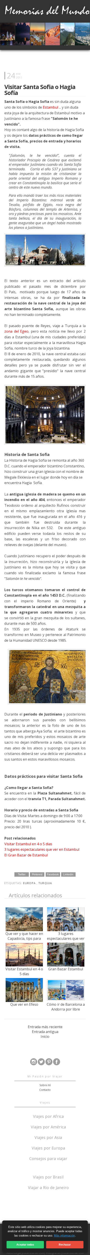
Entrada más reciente (45, 1026)
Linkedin (68, 874)
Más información (64, 1235)
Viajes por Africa (48, 1116)
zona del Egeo (16, 331)
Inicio (45, 1036)
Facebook (53, 874)
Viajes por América (48, 1126)
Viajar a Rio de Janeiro (48, 1187)
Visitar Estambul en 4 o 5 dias (28, 844)
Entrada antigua (45, 1031)
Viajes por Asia (48, 1137)
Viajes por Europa (48, 1147)
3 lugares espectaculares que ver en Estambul (41, 849)
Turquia (45, 883)
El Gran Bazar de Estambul (26, 855)
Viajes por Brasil (48, 1176)
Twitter (22, 874)
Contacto (45, 1090)
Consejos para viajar (48, 1158)
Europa (30, 883)
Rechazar (65, 1244)
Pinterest (37, 874)
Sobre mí (45, 1085)
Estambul (50, 107)
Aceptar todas (25, 1244)
